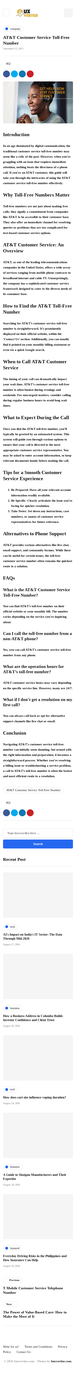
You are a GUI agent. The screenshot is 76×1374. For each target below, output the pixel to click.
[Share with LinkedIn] (22, 74)
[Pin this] (30, 74)
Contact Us (24, 1352)
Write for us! (11, 1346)
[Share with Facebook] (6, 74)
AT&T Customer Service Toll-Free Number (33, 790)
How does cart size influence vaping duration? (34, 1097)
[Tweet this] (14, 74)
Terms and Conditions (38, 1346)
